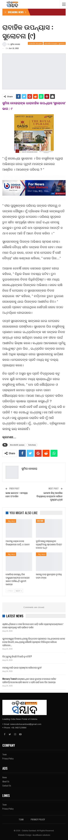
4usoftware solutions (41, 835)
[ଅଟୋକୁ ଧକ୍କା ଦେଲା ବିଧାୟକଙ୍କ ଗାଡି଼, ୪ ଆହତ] (19, 528)
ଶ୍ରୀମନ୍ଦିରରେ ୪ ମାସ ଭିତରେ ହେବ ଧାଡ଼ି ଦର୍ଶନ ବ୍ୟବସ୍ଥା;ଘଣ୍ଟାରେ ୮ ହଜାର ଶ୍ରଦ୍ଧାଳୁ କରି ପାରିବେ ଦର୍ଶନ (33, 625)
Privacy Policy (7, 758)
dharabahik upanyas (17, 445)
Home (4, 777)
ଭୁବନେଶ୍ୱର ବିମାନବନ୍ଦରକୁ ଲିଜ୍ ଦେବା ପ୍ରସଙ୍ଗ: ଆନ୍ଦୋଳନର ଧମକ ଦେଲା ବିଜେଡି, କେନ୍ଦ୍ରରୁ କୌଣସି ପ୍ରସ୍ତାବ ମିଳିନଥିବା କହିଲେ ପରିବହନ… (33, 642)
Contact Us (6, 785)
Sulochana (32, 445)
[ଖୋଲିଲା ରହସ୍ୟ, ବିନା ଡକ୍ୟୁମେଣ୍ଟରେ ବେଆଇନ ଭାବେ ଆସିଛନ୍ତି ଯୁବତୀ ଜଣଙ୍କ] (19, 561)
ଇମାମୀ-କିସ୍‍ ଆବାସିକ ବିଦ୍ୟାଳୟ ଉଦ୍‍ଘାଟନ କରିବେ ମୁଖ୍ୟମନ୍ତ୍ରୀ (49, 496)
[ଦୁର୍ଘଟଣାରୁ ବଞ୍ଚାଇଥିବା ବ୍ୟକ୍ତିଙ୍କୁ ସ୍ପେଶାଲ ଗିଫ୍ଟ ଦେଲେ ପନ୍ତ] (49, 528)
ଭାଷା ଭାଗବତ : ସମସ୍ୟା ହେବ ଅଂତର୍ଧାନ (17, 494)
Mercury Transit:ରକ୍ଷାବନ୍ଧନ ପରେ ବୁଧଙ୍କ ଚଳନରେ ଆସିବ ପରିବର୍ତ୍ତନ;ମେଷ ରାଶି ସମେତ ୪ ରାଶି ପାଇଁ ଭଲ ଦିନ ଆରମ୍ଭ (29, 680)
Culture (40, 521)
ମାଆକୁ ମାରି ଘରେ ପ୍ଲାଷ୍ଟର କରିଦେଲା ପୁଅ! (21, 667)
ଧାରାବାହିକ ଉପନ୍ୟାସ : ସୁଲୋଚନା (54, 43)
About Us (5, 781)
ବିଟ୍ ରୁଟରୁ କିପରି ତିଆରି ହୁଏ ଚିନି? (17, 656)
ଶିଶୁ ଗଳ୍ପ (11, 521)
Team (4, 754)
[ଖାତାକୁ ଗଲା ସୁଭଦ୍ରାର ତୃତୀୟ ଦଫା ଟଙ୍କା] (49, 561)
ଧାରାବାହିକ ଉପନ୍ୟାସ (35, 43)
